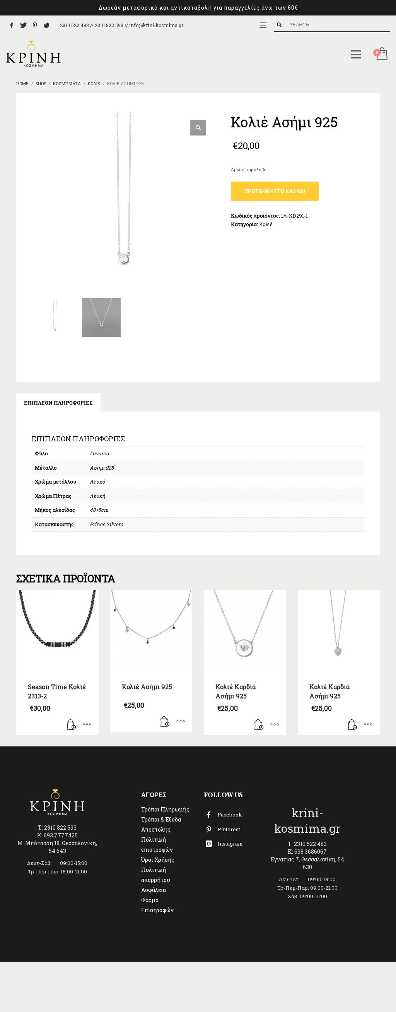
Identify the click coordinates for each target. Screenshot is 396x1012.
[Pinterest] (35, 25)
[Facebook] (11, 25)
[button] (198, 128)
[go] (279, 24)
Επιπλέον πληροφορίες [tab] (58, 402)
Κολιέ (266, 224)
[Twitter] (23, 25)
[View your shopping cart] (381, 54)
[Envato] (46, 25)
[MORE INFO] (87, 725)
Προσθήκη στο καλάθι (274, 191)
